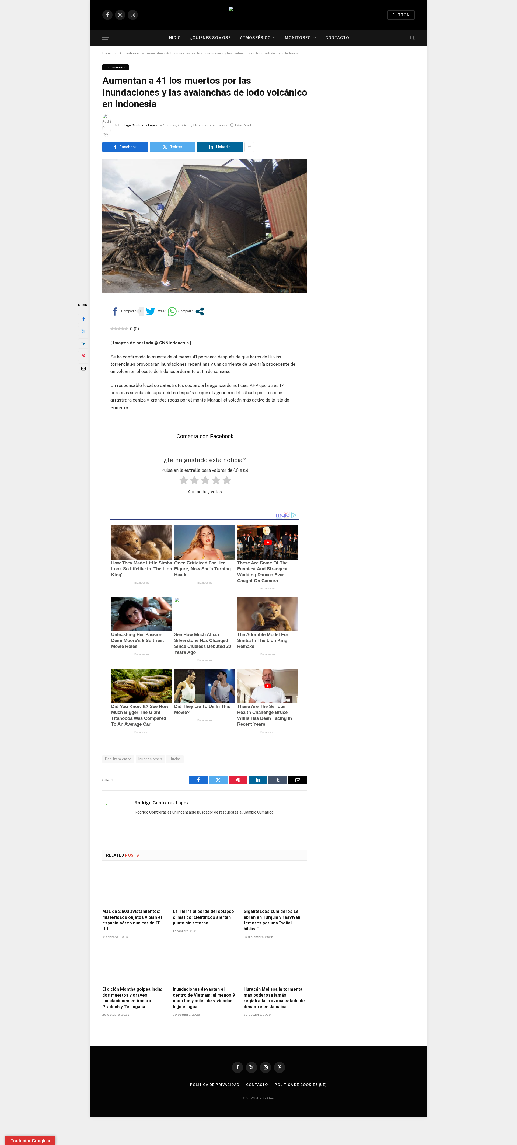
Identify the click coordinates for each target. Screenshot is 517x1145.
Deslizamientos (118, 759)
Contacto (337, 38)
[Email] (83, 368)
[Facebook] (83, 319)
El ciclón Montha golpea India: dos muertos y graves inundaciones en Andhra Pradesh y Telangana (132, 998)
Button (401, 15)
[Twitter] (83, 331)
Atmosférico (255, 38)
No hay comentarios (211, 125)
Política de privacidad (214, 1085)
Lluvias (175, 759)
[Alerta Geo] (258, 15)
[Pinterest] (83, 356)
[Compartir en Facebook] (123, 311)
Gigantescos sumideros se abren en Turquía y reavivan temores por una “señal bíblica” (272, 920)
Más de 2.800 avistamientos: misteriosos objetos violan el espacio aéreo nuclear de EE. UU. (132, 920)
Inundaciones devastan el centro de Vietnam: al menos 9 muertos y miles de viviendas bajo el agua (204, 998)
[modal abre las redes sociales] (199, 311)
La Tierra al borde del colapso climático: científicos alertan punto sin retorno (203, 917)
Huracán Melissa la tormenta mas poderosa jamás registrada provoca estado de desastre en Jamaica (274, 998)
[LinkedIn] (83, 343)
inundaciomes (150, 759)
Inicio (174, 38)
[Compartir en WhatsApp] (180, 311)
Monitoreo (298, 38)
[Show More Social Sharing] (249, 147)
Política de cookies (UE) (301, 1085)
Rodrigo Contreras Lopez (138, 125)
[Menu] (105, 38)
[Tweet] (155, 311)
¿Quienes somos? (210, 38)
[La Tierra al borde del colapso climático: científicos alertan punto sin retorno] (204, 886)
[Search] (412, 38)
